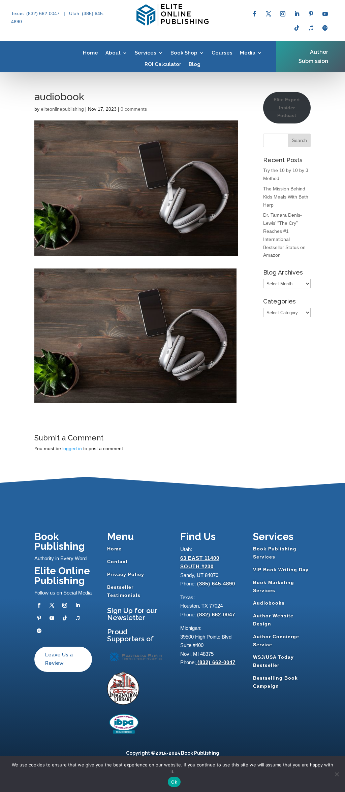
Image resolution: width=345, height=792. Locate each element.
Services (145, 53)
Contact (117, 561)
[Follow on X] (268, 13)
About (113, 53)
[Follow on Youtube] (325, 13)
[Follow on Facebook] (254, 13)
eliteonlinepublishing (62, 109)
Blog (194, 64)
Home (90, 53)
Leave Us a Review (59, 659)
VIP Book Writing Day (281, 569)
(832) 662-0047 (216, 614)
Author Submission (313, 56)
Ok (174, 782)
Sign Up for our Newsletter (132, 614)
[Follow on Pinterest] (311, 13)
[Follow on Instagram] (282, 13)
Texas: (18, 13)
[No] (336, 774)
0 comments (134, 109)
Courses (222, 53)
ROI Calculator (163, 64)
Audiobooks (269, 603)
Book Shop (183, 53)
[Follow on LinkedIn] (296, 13)
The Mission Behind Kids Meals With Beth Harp (285, 197)
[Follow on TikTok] (296, 28)
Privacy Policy (125, 574)
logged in (72, 448)
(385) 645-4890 (216, 583)
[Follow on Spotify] (325, 28)
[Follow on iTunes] (311, 28)
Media (247, 53)
